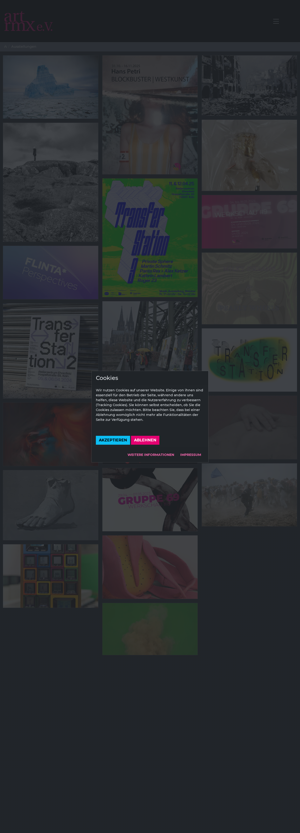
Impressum (190, 455)
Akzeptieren (113, 440)
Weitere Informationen (151, 455)
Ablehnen (145, 440)
